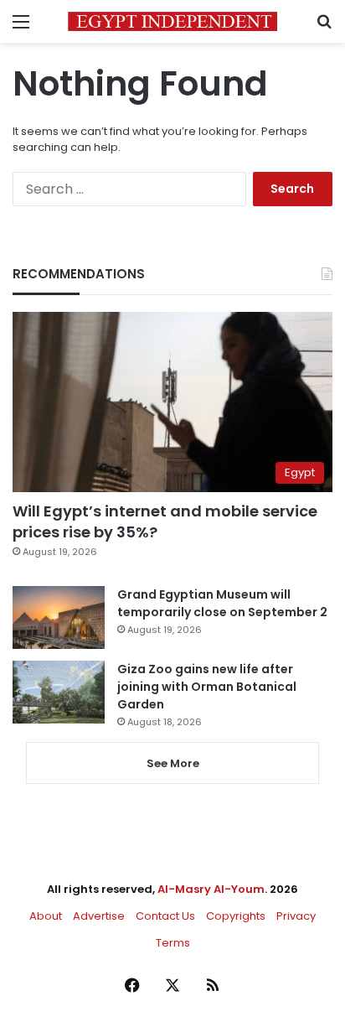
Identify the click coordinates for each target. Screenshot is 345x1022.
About (45, 916)
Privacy (296, 916)
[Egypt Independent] (172, 21)
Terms (173, 943)
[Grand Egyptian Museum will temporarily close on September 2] (59, 617)
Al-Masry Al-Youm (211, 889)
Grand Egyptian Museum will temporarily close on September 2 (222, 603)
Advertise (99, 916)
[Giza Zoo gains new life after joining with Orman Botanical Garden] (59, 692)
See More (173, 763)
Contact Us (165, 916)
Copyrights (235, 916)
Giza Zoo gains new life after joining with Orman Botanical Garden (206, 687)
